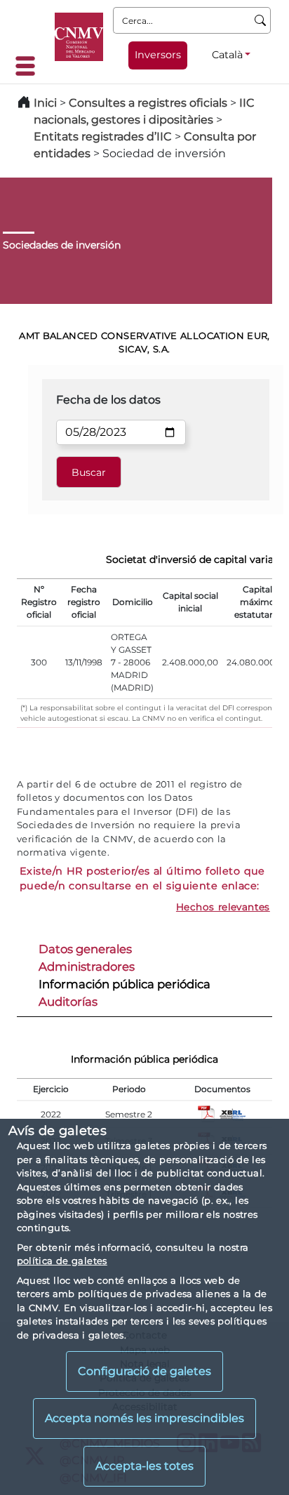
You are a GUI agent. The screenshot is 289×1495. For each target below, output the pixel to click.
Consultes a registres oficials (148, 102)
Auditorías (68, 1002)
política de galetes (62, 1260)
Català (227, 54)
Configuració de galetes (144, 1371)
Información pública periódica (124, 984)
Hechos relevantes (223, 906)
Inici (45, 102)
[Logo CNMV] (79, 37)
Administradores (87, 966)
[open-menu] (29, 66)
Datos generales (85, 949)
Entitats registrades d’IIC (103, 136)
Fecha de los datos (108, 399)
